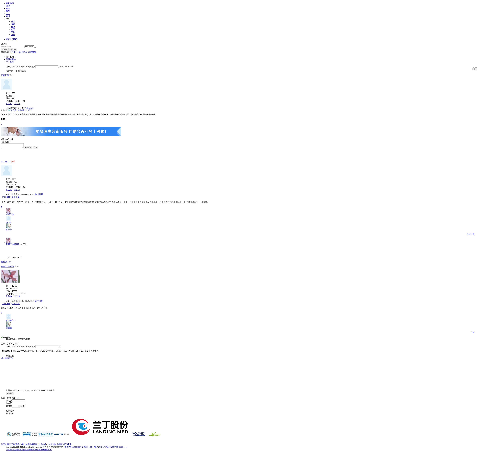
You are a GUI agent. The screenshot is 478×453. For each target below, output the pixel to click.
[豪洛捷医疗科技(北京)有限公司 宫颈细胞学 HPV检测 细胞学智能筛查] (139, 436)
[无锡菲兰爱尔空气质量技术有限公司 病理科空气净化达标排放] (155, 436)
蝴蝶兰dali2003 (7, 266)
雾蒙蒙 (9, 229)
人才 (8, 14)
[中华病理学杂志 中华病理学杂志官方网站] (46, 436)
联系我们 (17, 444)
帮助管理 (23, 52)
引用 (41, 194)
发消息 (17, 104)
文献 (13, 32)
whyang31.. (10, 320)
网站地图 (26, 444)
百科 (13, 35)
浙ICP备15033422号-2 (74, 447)
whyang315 (5, 161)
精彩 (22, 110)
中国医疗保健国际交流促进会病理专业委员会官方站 (29, 450)
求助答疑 (32, 52)
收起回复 (471, 234)
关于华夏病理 (7, 444)
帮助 (16, 39)
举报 (26, 108)
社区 (13, 29)
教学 (8, 11)
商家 (8, 8)
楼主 (16, 110)
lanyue (8, 222)
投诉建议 (67, 444)
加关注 (9, 104)
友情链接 (42, 444)
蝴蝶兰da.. (10, 214)
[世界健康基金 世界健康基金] (30, 436)
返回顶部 (6, 197)
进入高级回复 (7, 358)
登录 (8, 39)
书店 (13, 21)
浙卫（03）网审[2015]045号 (96, 447)
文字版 (4, 49)
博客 (13, 24)
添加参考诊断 (7, 139)
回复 (473, 332)
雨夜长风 (5, 75)
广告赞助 (59, 444)
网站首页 (10, 3)
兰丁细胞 (10, 62)
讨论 (8, 6)
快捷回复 (29, 110)
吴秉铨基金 (11, 59)
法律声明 (51, 444)
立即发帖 (12, 49)
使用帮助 (34, 444)
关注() (30, 108)
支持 (19, 110)
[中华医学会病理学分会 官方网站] (14, 436)
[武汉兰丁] (100, 436)
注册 (12, 39)
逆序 (12, 110)
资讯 (8, 16)
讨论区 (14, 52)
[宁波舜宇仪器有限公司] (62, 436)
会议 (13, 27)
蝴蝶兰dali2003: (13, 244)
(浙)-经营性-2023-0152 (117, 447)
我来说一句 (6, 262)
